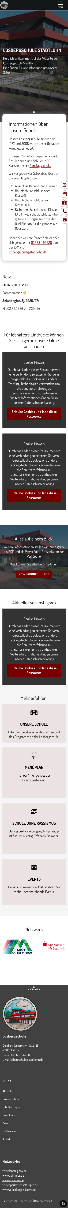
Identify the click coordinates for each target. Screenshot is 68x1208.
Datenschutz (9, 1201)
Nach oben (34, 989)
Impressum (25, 1201)
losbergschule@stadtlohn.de (26, 1059)
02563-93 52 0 (20, 1055)
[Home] (4, 5)
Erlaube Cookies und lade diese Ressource (34, 413)
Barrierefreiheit (43, 1201)
